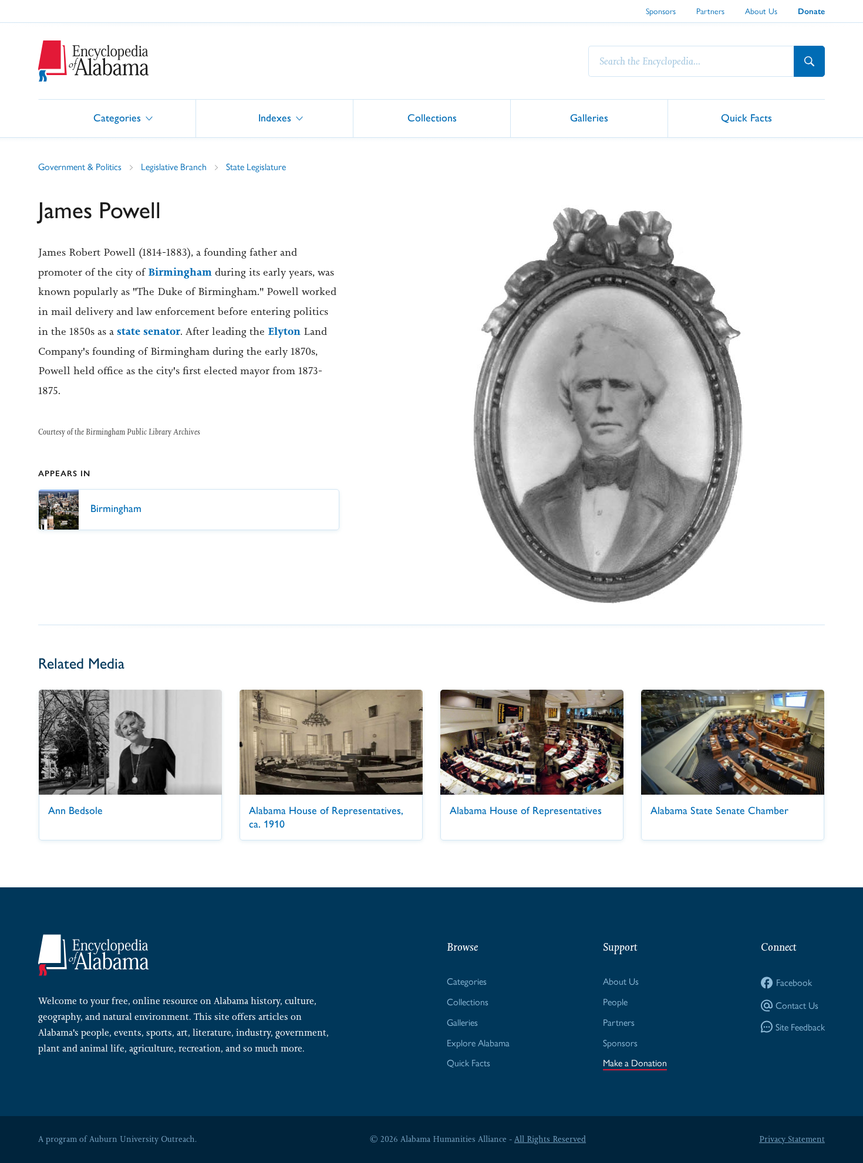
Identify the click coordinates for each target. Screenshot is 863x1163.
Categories (117, 117)
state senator (148, 331)
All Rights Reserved (550, 1139)
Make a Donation (635, 1062)
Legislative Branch (174, 166)
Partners (710, 10)
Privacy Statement (792, 1139)
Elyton (284, 331)
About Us (761, 10)
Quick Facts (746, 117)
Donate (811, 11)
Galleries (589, 117)
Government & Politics (80, 166)
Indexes (274, 117)
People (615, 1001)
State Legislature (256, 166)
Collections (432, 117)
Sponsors (661, 10)
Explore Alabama (478, 1042)
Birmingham (180, 272)
